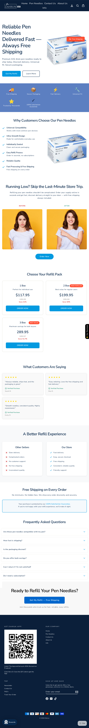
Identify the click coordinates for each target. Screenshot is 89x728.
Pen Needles (36, 3)
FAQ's (6, 692)
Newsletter (8, 685)
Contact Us (50, 3)
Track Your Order (10, 695)
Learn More (31, 73)
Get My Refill (11, 73)
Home (24, 3)
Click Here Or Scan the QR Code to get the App (19, 673)
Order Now (44, 256)
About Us (63, 3)
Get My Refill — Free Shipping (44, 600)
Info (45, 7)
